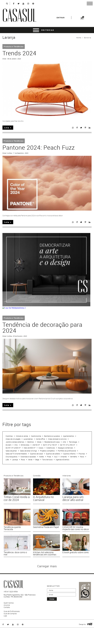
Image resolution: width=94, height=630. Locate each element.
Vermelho (73, 456)
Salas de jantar (11, 451)
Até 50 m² (36, 445)
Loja (5, 616)
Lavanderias (28, 439)
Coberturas (50, 448)
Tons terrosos (47, 459)
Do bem (8, 445)
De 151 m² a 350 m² (67, 445)
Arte (64, 442)
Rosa (23, 459)
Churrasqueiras (11, 456)
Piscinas (82, 454)
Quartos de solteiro (53, 454)
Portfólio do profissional (67, 451)
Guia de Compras (10, 613)
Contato (7, 607)
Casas (41, 448)
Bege (37, 459)
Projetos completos (47, 451)
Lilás (7, 459)
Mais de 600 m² (29, 448)
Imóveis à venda (22, 436)
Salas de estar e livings (28, 451)
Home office (40, 439)
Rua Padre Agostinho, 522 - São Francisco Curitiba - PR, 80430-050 (19, 596)
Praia (49, 456)
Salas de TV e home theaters (16, 454)
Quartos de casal (36, 454)
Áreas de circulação (13, 439)
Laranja (15, 459)
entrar (61, 17)
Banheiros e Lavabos (52, 436)
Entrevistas (25, 445)
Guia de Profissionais (12, 611)
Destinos (30, 442)
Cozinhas (9, 436)
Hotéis (41, 456)
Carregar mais (47, 566)
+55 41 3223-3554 (11, 592)
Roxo (82, 456)
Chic (16, 445)
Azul (55, 456)
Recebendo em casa (52, 442)
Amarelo (63, 456)
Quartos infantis (69, 454)
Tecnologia (73, 442)
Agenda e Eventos (62, 459)
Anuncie (7, 605)
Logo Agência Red (90, 624)
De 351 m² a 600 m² (13, 448)
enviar (51, 599)
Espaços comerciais (65, 448)
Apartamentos (68, 436)
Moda (39, 442)
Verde (30, 459)
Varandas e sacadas (28, 456)
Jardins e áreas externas (15, 442)
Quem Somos (9, 603)
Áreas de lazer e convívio (57, 439)
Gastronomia (36, 436)
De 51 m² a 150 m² (50, 445)
